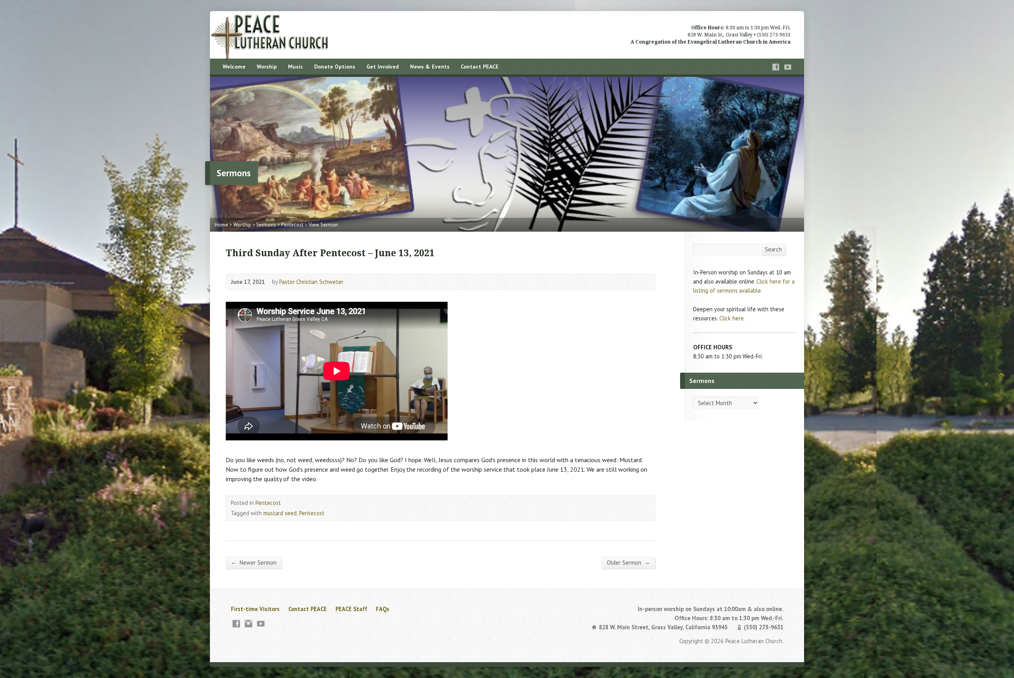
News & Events (430, 66)
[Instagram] (248, 623)
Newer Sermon (253, 562)
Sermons (266, 224)
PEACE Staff (351, 609)
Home (221, 224)
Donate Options (334, 66)
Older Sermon (628, 562)
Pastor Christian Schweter (311, 282)
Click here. (732, 318)
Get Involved (382, 66)
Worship (267, 66)
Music (295, 66)
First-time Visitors (255, 609)
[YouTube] (787, 67)
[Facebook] (776, 67)
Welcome (234, 66)
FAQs (382, 609)
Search (773, 249)
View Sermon (323, 224)
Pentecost (292, 224)
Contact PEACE (480, 66)
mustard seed (280, 513)
